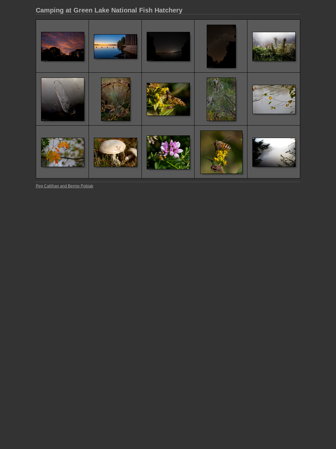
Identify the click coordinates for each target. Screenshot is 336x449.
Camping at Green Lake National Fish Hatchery (109, 10)
